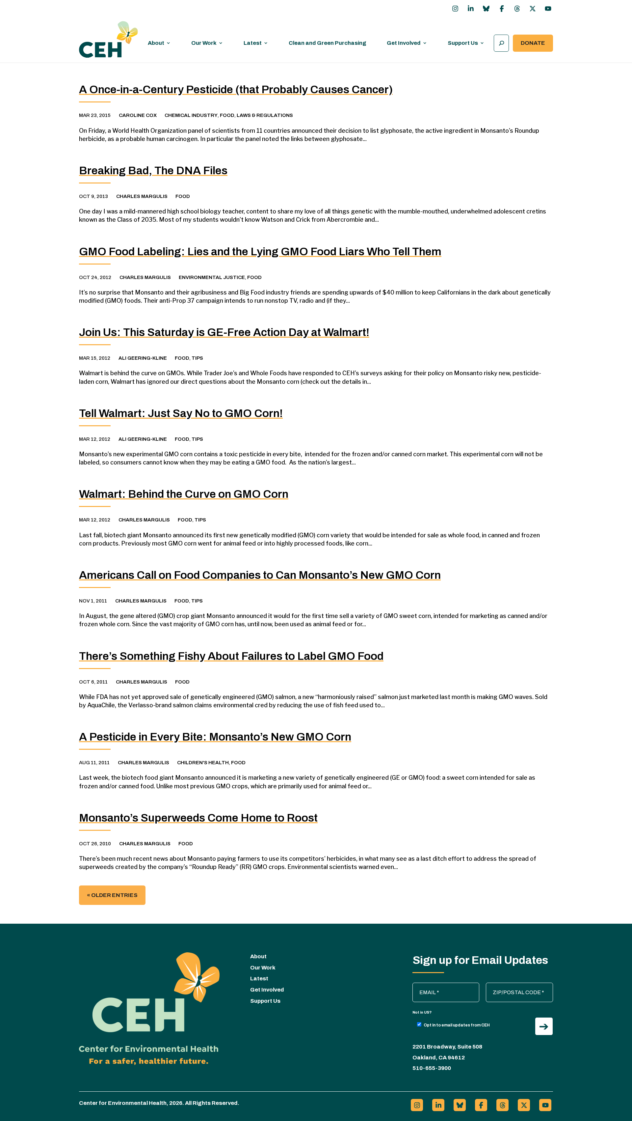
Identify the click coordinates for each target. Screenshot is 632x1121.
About (156, 43)
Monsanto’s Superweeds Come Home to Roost (198, 818)
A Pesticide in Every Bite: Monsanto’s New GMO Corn (215, 737)
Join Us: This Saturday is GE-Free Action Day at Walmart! (224, 332)
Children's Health (203, 762)
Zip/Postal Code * (510, 986)
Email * (424, 986)
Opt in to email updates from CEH (457, 1025)
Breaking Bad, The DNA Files (153, 170)
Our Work (204, 43)
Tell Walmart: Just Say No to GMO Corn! (181, 413)
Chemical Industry (191, 115)
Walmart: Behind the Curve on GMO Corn (183, 494)
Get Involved (404, 43)
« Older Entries (112, 895)
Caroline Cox (138, 115)
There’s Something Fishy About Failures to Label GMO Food (231, 656)
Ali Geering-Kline (142, 358)
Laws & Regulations (265, 115)
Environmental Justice (212, 277)
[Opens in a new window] (455, 9)
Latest (253, 43)
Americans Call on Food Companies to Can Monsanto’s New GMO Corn (260, 575)
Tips (197, 358)
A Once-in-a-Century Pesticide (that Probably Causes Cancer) (236, 89)
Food (227, 115)
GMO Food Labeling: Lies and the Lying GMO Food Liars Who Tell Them (260, 251)
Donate (533, 43)
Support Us (463, 43)
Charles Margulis (142, 196)
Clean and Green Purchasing (327, 43)
